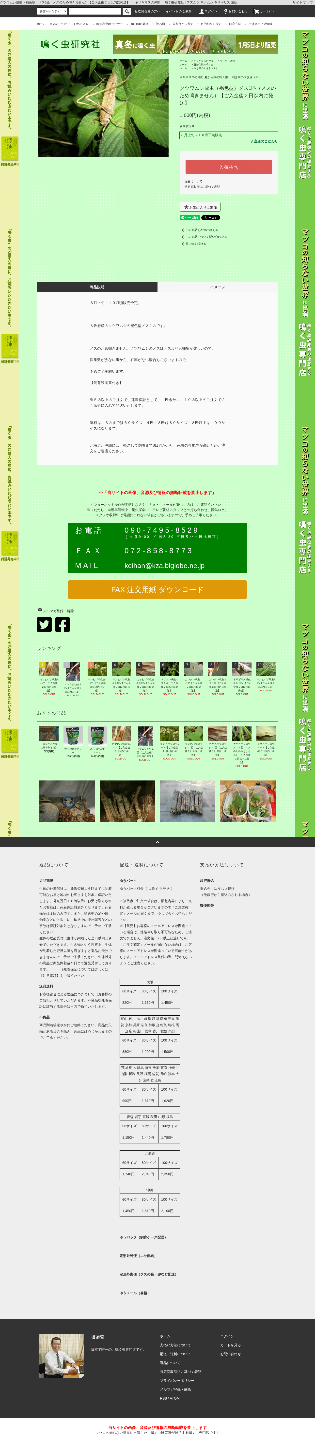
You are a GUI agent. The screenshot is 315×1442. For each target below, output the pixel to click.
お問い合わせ (238, 11)
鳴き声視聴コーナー (109, 24)
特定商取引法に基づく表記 (202, 187)
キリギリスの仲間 (203, 60)
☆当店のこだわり (264, 141)
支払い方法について (175, 1345)
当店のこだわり (59, 24)
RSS (163, 1398)
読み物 (160, 24)
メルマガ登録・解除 (58, 611)
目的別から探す (211, 24)
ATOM (175, 1398)
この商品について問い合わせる (206, 237)
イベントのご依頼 (179, 11)
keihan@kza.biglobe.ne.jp (165, 565)
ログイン (211, 11)
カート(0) (267, 11)
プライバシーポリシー (177, 1381)
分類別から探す (183, 24)
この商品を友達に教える (202, 230)
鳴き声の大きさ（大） (206, 68)
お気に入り (81, 24)
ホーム (41, 24)
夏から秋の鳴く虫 (203, 64)
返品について (193, 181)
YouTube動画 (139, 24)
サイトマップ (302, 2)
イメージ (217, 287)
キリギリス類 (227, 60)
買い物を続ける (196, 244)
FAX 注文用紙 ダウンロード (157, 590)
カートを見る (230, 1345)
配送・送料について (175, 1354)
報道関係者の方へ (148, 11)
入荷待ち (228, 167)
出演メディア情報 (260, 24)
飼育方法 (235, 24)
